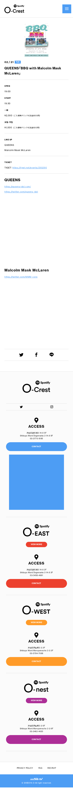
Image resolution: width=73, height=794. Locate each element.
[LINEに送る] (51, 354)
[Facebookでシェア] (36, 354)
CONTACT (36, 583)
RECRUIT (51, 768)
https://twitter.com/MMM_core (21, 277)
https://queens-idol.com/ (17, 186)
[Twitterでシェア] (21, 354)
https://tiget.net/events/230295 (30, 167)
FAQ (40, 768)
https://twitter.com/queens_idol (21, 191)
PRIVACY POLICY (25, 768)
